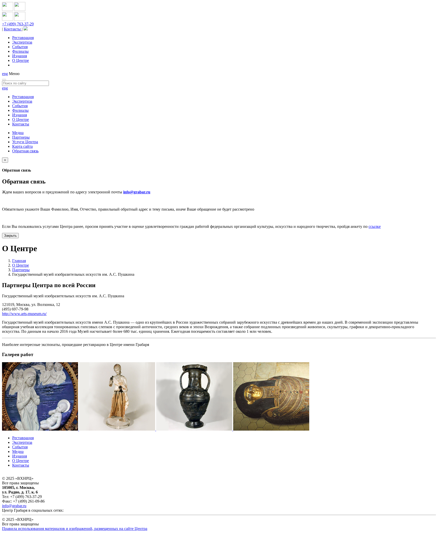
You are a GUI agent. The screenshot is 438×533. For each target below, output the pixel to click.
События (20, 47)
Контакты (13, 29)
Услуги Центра (25, 142)
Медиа (18, 133)
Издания (19, 56)
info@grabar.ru (136, 192)
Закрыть (10, 235)
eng (5, 73)
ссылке (375, 226)
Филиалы (20, 51)
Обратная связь (25, 151)
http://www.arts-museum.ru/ (24, 313)
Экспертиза (22, 42)
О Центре (20, 60)
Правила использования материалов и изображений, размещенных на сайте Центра (74, 528)
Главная (19, 261)
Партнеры (21, 137)
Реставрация (23, 37)
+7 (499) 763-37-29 (18, 24)
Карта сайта (22, 146)
